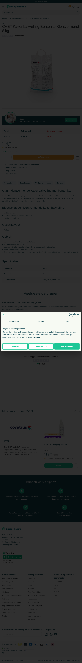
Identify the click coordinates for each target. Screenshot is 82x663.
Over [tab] (68, 321)
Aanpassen (40, 346)
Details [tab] (41, 321)
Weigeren (15, 346)
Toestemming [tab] (14, 321)
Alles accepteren (67, 346)
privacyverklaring (33, 337)
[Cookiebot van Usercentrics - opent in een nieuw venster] (70, 315)
